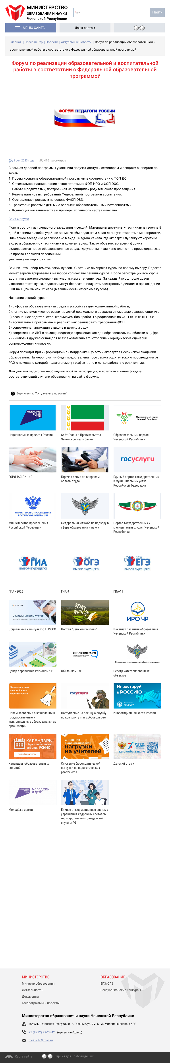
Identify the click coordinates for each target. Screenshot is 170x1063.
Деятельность (32, 990)
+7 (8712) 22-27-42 (42, 1032)
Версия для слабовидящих (74, 1056)
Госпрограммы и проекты (41, 1003)
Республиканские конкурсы (120, 990)
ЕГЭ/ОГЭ (106, 983)
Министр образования (38, 983)
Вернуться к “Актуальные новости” (41, 393)
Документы (30, 997)
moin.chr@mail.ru (41, 1040)
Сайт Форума (19, 219)
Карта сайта (23, 1056)
